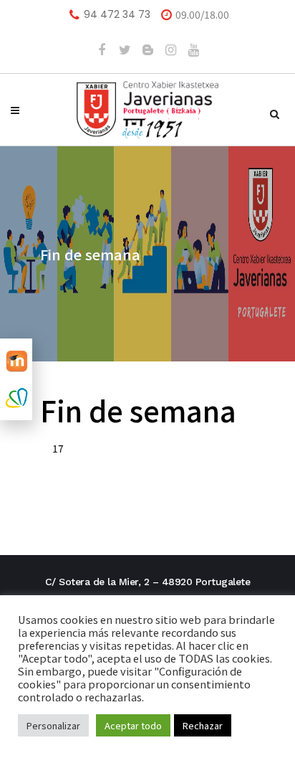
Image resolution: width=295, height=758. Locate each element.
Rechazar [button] (203, 725)
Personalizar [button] (53, 725)
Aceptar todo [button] (133, 725)
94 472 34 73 (117, 14)
